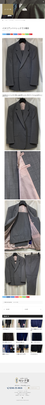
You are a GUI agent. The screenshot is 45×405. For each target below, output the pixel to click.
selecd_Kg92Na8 (9, 302)
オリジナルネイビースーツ (21, 329)
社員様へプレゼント (5, 354)
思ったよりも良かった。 (20, 342)
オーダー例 (8, 30)
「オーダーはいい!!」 (6, 329)
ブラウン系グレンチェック (7, 342)
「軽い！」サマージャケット (35, 342)
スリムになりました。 (34, 354)
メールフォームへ (33, 388)
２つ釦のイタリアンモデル (21, 354)
